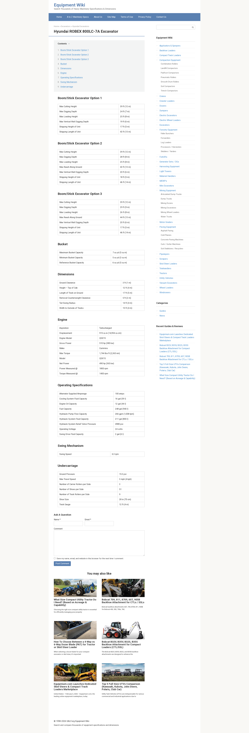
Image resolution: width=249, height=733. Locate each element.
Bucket (63, 64)
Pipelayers (164, 254)
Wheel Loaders (166, 287)
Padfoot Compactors (170, 73)
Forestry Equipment (168, 130)
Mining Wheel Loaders (170, 212)
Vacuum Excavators (168, 283)
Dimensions (65, 68)
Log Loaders (166, 142)
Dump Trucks (166, 199)
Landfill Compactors (169, 68)
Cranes (163, 96)
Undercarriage (66, 86)
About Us (98, 17)
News (162, 315)
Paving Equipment (168, 227)
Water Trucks (166, 217)
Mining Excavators (168, 208)
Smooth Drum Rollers (170, 82)
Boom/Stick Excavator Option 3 (74, 59)
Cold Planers (166, 235)
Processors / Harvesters (171, 147)
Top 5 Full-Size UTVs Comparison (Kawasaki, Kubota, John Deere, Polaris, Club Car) (121, 686)
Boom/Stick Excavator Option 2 (74, 54)
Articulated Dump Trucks (171, 194)
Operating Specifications (71, 77)
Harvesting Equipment (169, 166)
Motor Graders (166, 222)
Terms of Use (127, 17)
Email (88, 519)
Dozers (163, 106)
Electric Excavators (168, 115)
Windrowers (165, 292)
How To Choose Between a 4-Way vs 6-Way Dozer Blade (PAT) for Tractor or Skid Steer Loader (74, 644)
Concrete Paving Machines (172, 240)
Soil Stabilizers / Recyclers (172, 249)
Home (59, 17)
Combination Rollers (169, 64)
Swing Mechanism (68, 82)
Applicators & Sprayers (170, 45)
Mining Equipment (168, 190)
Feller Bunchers (167, 133)
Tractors (163, 273)
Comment (58, 529)
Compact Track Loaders (170, 55)
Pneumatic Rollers (168, 77)
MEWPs (163, 181)
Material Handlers (168, 176)
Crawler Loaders (167, 101)
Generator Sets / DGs (169, 161)
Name (57, 519)
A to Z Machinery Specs (78, 17)
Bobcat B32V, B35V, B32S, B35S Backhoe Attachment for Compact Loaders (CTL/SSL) (121, 644)
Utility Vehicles (166, 278)
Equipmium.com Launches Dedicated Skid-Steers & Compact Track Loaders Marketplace (75, 686)
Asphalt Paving (167, 231)
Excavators (165, 125)
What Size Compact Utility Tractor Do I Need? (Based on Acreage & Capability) (75, 602)
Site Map (111, 17)
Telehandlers (165, 268)
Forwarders (165, 138)
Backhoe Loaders (167, 50)
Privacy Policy (144, 17)
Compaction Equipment (170, 60)
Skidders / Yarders (168, 151)
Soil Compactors (168, 86)
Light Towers (165, 171)
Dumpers (164, 110)
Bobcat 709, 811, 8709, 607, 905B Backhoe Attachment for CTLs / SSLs (123, 601)
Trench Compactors (169, 91)
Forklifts (163, 157)
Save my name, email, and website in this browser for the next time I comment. (90, 558)
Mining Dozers (167, 203)
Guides (163, 311)
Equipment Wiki (69, 5)
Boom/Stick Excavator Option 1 (74, 50)
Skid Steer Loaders (168, 263)
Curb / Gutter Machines (170, 244)
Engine (63, 73)
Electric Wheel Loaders (170, 120)
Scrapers (164, 259)
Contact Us (161, 17)
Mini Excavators (167, 185)
